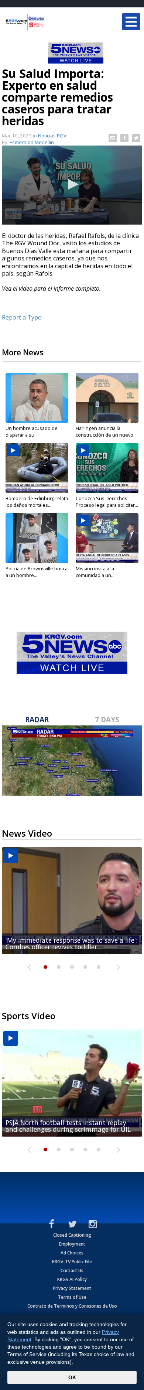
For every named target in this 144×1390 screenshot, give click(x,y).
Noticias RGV (52, 135)
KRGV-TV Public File (72, 1261)
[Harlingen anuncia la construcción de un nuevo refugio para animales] (107, 398)
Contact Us (72, 1270)
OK (72, 1377)
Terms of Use (72, 1297)
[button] (72, 184)
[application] (72, 185)
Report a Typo (22, 317)
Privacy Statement (72, 1288)
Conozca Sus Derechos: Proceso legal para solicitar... (107, 501)
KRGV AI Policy (72, 1279)
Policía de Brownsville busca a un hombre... (37, 571)
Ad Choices (72, 1253)
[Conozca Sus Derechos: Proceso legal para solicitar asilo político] (107, 468)
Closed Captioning (72, 1235)
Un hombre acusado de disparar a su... (32, 431)
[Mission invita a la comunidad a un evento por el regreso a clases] (107, 538)
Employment (72, 1244)
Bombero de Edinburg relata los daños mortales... (37, 501)
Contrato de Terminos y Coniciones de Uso (72, 1306)
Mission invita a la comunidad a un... (95, 571)
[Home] (50, 22)
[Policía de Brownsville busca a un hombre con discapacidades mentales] (37, 538)
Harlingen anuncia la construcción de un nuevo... (106, 431)
